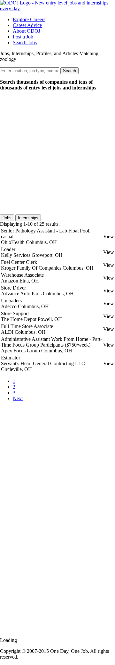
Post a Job (23, 36)
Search (69, 70)
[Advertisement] (57, 153)
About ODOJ (26, 31)
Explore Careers (29, 19)
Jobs (7, 217)
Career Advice (27, 25)
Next (18, 398)
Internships (28, 217)
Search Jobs (25, 42)
